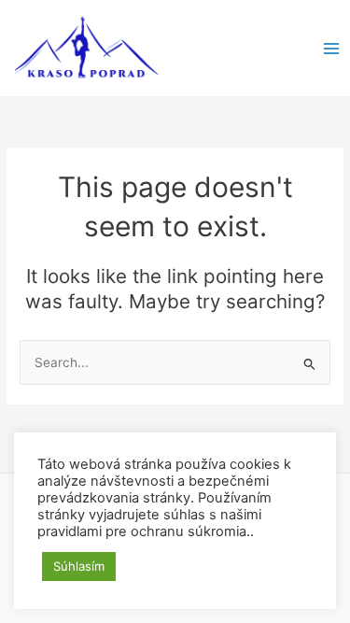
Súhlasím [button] (79, 566)
